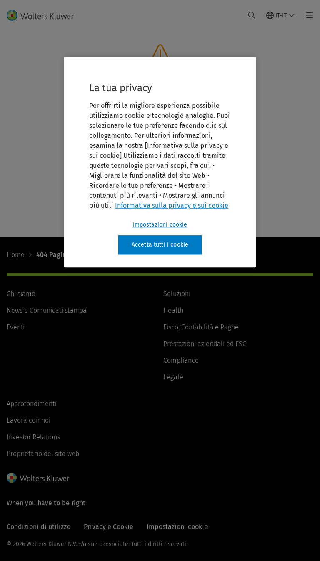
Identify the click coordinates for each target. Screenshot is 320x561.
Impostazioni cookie (159, 224)
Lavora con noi (28, 420)
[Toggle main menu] (307, 15)
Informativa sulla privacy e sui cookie (171, 205)
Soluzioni (176, 294)
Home (16, 255)
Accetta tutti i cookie (160, 244)
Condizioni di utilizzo (38, 527)
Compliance (181, 360)
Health (173, 310)
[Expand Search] (251, 15)
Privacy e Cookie (108, 527)
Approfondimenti (31, 404)
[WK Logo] (38, 478)
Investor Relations (33, 437)
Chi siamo (21, 294)
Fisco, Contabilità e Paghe (201, 327)
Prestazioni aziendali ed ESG (205, 344)
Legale (173, 377)
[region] (160, 162)
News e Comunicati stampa (47, 310)
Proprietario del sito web (43, 454)
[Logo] (45, 15)
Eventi (16, 327)
